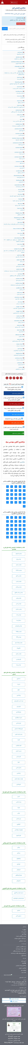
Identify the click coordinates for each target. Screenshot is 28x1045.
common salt (19, 162)
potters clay (19, 279)
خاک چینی (22, 116)
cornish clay (19, 171)
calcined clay (19, 110)
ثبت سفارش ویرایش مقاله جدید (16, 404)
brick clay (19, 105)
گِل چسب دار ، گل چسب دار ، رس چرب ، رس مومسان (14, 271)
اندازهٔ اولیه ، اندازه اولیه (20, 140)
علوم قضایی (19, 784)
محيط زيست (18, 620)
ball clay (20, 71)
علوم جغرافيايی (18, 745)
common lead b (18, 157)
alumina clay (19, 57)
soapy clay (19, 344)
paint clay (19, 255)
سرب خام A (21, 154)
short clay (19, 330)
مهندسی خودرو (18, 654)
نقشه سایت (23, 972)
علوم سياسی (18, 756)
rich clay (20, 302)
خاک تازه (22, 210)
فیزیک (18, 807)
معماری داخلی (18, 916)
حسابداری (18, 679)
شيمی (19, 796)
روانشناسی (19, 695)
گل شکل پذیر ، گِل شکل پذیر (19, 350)
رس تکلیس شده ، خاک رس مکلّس (17, 112)
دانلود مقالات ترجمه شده (21, 949)
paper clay (19, 260)
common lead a (18, 152)
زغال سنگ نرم (21, 135)
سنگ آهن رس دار (20, 79)
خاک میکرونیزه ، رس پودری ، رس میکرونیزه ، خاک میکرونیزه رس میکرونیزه (14, 240)
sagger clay (19, 311)
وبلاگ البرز (24, 934)
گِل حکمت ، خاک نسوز (20, 299)
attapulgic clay (18, 66)
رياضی (19, 813)
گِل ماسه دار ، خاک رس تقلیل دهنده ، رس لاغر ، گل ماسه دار (14, 225)
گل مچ (22, 230)
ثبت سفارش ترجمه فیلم (17, 433)
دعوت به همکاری (22, 941)
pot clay (20, 274)
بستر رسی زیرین (21, 364)
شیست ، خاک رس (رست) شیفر (18, 341)
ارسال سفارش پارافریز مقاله (16, 423)
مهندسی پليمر (18, 598)
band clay (19, 77)
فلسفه (19, 740)
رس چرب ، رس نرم (20, 346)
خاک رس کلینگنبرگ (20, 219)
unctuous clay (18, 358)
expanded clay (18, 185)
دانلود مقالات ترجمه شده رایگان (19, 951)
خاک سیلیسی (21, 336)
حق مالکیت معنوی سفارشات (20, 938)
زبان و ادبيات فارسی (18, 734)
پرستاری (18, 853)
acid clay (20, 52)
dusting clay (19, 180)
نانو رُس (22, 246)
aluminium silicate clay (16, 62)
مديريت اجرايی (18, 751)
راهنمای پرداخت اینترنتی (21, 965)
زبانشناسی (19, 773)
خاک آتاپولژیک (21, 68)
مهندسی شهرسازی (18, 626)
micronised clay (18, 238)
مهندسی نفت (18, 615)
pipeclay (20, 265)
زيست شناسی (18, 802)
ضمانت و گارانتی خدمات (21, 936)
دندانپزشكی (19, 881)
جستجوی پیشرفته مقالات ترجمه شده (18, 953)
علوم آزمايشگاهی (19, 875)
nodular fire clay (18, 249)
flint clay (20, 204)
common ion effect (17, 143)
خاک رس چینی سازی (20, 266)
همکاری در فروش (22, 968)
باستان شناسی (18, 768)
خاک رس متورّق (21, 102)
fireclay (20, 199)
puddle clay (19, 288)
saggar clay (19, 307)
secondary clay (18, 321)
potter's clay (19, 283)
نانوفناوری (18, 824)
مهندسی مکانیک (19, 570)
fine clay (20, 194)
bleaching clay (18, 82)
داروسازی (18, 864)
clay (21, 119)
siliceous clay (18, 335)
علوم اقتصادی (18, 712)
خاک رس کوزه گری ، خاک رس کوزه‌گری (17, 276)
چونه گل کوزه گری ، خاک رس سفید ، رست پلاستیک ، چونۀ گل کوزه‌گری (14, 73)
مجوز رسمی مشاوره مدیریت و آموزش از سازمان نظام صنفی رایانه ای (14, 1020)
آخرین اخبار (23, 961)
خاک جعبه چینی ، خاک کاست (18, 308)
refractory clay (18, 297)
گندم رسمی (22, 168)
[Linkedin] (7, 378)
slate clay (19, 339)
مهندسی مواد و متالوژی (19, 592)
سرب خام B (21, 159)
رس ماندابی (21, 290)
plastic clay (19, 269)
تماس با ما (24, 932)
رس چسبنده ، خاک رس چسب (18, 88)
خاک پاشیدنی (21, 182)
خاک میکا (22, 235)
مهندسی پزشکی (18, 587)
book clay (19, 101)
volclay (20, 367)
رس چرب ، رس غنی (20, 304)
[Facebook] (17, 378)
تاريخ (19, 762)
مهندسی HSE (18, 637)
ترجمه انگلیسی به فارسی (21, 947)
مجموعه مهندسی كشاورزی (18, 893)
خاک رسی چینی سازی (20, 280)
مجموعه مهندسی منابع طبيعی (18, 898)
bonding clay (19, 91)
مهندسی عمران (18, 565)
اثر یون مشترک (21, 145)
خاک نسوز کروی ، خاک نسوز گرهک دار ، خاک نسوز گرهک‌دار (14, 251)
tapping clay (19, 353)
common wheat (18, 166)
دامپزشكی (18, 870)
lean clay (20, 222)
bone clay (19, 96)
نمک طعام (22, 163)
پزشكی (18, 847)
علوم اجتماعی (18, 723)
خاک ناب (22, 98)
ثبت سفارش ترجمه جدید (17, 393)
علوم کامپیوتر (18, 835)
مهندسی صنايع (18, 576)
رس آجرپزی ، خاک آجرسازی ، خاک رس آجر (16, 107)
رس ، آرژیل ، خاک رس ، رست (18, 121)
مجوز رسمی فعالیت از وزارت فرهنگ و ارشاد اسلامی (14, 1005)
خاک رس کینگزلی (21, 215)
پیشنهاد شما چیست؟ (20, 24)
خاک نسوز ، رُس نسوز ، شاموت (18, 201)
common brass (18, 129)
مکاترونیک (19, 648)
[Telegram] (21, 378)
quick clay (19, 293)
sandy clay (19, 316)
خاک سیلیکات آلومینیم (20, 63)
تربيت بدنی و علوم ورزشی (18, 701)
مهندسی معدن (18, 604)
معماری (18, 910)
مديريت (18, 684)
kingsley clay (19, 213)
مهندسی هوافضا (18, 631)
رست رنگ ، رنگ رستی (20, 257)
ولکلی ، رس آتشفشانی (20, 369)
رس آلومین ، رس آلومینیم (19, 59)
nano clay (19, 244)
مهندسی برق (18, 559)
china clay (19, 115)
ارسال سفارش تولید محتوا (17, 414)
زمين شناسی (18, 819)
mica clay (19, 233)
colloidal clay (19, 124)
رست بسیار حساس (20, 294)
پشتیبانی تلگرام (14, 1001)
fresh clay (19, 208)
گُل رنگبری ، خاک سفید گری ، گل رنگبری (17, 84)
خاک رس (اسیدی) (20, 54)
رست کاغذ (22, 262)
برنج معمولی (21, 130)
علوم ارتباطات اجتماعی (19, 729)
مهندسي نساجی (18, 609)
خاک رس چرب (21, 191)
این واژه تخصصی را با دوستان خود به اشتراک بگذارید (14, 374)
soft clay (20, 349)
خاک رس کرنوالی (21, 173)
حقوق (19, 690)
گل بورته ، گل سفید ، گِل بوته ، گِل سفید (17, 196)
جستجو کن (5, 28)
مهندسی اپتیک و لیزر (18, 643)
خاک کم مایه (21, 332)
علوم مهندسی (18, 659)
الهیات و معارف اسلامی (19, 779)
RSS (23, 963)
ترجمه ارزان (23, 955)
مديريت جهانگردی (18, 717)
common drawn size (17, 138)
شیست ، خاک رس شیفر (19, 205)
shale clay (19, 325)
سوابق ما (24, 930)
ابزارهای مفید (23, 970)
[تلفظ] (24, 18)
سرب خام (22, 149)
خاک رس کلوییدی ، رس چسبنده (18, 126)
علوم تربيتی (19, 706)
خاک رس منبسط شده (20, 187)
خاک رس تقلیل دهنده (20, 318)
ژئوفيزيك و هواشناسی (19, 830)
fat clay (20, 190)
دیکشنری (22, 462)
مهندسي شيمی (18, 581)
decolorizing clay (18, 176)
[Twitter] (14, 378)
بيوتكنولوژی (19, 858)
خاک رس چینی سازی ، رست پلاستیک (17, 285)
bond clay (19, 87)
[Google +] (10, 378)
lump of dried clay (17, 229)
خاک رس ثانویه (21, 322)
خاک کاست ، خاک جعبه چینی (18, 313)
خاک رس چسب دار (20, 93)
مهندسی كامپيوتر (19, 553)
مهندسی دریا (18, 665)
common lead (18, 148)
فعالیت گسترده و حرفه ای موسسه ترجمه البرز (14, 1034)
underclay (19, 363)
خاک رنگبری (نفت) (20, 177)
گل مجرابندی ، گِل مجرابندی (19, 355)
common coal (18, 134)
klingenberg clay (18, 218)
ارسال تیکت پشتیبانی (14, 999)
